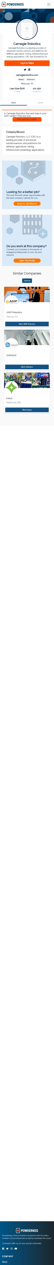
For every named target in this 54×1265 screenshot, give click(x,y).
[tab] (13, 4)
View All (27, 281)
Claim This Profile (27, 260)
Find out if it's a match (27, 119)
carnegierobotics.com (27, 75)
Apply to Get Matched (27, 204)
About (4, 1262)
